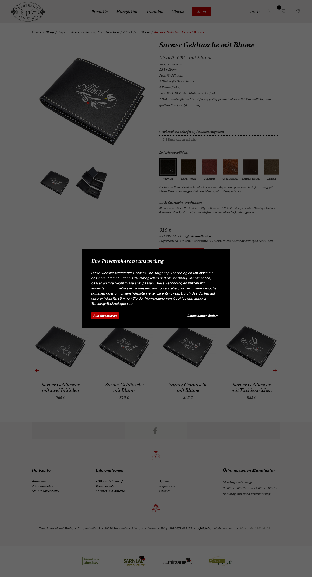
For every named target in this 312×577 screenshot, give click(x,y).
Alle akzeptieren (105, 315)
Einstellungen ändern (203, 315)
